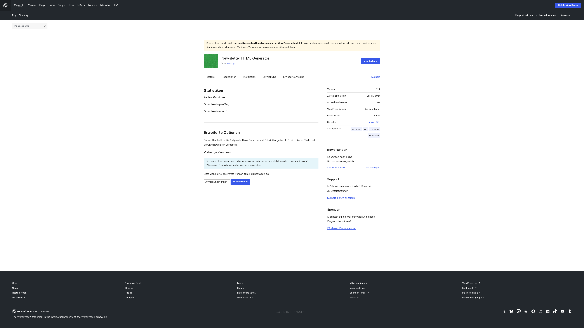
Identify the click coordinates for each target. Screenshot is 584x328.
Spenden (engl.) (359, 292)
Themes (129, 288)
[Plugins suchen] (44, 26)
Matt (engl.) (469, 288)
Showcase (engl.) (134, 283)
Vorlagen (129, 297)
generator (356, 129)
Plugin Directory (20, 15)
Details (211, 76)
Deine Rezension (336, 167)
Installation (249, 76)
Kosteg (231, 63)
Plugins (128, 292)
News (15, 288)
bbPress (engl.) (471, 292)
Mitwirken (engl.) (358, 283)
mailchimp (374, 129)
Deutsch (45, 311)
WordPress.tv (245, 297)
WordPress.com (471, 283)
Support (375, 76)
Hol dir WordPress (568, 5)
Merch (354, 297)
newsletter (374, 135)
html (365, 129)
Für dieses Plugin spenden (341, 228)
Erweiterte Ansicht (293, 76)
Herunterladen (370, 61)
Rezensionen (229, 76)
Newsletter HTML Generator (245, 58)
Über (14, 283)
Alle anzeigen (373, 167)
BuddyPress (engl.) (473, 297)
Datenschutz (18, 297)
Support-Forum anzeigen (341, 197)
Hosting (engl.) (19, 292)
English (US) (374, 122)
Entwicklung (269, 76)
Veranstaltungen (358, 288)
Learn (240, 283)
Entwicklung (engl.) (247, 292)
